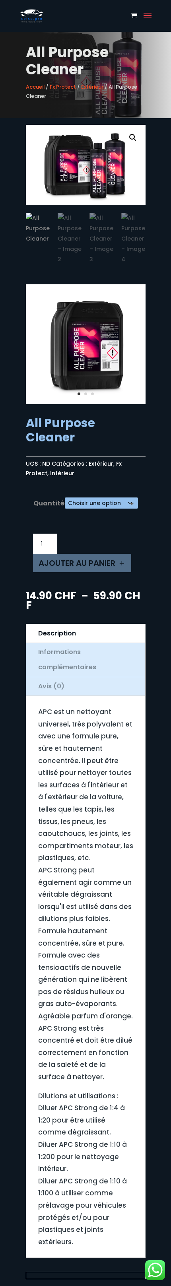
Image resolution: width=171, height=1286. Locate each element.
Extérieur (92, 87)
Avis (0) (51, 686)
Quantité (48, 503)
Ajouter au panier (77, 563)
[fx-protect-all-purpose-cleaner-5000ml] (86, 402)
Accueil (35, 87)
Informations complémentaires (67, 659)
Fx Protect (63, 87)
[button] (133, 137)
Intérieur (62, 473)
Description (57, 633)
